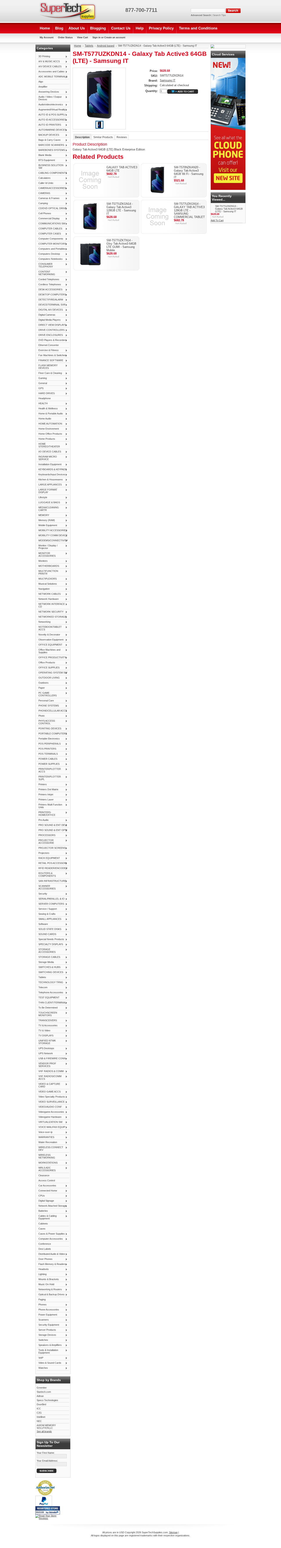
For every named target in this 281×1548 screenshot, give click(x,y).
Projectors (43, 853)
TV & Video (43, 1030)
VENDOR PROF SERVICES (46, 1064)
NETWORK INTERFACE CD (51, 605)
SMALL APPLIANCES (49, 919)
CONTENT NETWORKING (46, 273)
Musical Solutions (47, 584)
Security (42, 893)
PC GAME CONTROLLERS (47, 694)
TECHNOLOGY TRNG (50, 982)
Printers (42, 784)
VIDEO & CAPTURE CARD (48, 1085)
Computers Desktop (48, 254)
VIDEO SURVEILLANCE (51, 1101)
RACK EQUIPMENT (48, 858)
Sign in (96, 37)
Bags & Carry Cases (49, 140)
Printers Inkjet (45, 794)
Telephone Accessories (50, 992)
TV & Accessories (47, 1025)
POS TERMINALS (47, 754)
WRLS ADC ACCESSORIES (46, 1169)
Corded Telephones (48, 279)
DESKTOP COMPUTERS (51, 294)
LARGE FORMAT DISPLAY (47, 491)
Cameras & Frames (48, 198)
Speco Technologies (47, 1400)
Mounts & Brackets (48, 1279)
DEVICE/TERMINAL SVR (51, 304)
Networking (43, 622)
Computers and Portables (51, 249)
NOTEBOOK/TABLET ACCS (49, 628)
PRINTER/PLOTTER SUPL (49, 778)
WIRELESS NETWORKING (46, 1156)
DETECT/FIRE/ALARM (50, 299)
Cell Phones (44, 213)
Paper (41, 688)
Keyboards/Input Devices (51, 474)
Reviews (122, 137)
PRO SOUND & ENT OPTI (52, 830)
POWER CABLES (47, 759)
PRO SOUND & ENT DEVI (52, 825)
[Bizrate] (54, 1512)
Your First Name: (46, 1452)
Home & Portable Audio (50, 413)
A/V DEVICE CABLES (49, 66)
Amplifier (42, 86)
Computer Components (50, 238)
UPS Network (45, 1053)
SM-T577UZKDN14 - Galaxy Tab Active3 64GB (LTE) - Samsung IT (229, 209)
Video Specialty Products (51, 1096)
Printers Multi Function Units (49, 806)
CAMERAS (43, 193)
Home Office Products (49, 433)
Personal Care (45, 700)
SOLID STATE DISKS (49, 929)
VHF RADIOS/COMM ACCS (49, 1077)
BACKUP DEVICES (48, 135)
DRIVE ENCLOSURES (50, 335)
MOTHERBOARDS (48, 566)
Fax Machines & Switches (51, 355)
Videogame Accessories (50, 1112)
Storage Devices (46, 1335)
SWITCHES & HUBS (48, 967)
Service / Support (47, 909)
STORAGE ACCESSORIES (46, 950)
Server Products (46, 1330)
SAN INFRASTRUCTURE (51, 881)
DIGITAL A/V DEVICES (50, 309)
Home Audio (44, 418)
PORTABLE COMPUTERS (52, 733)
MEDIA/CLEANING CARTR (48, 508)
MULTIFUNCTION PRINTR (47, 572)
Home (77, 45)
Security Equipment (48, 1325)
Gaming (42, 378)
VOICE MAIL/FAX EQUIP (51, 1127)
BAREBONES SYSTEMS (51, 150)
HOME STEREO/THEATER (48, 445)
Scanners (43, 1319)
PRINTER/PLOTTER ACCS (49, 770)
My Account (47, 37)
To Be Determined (47, 1007)
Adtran (40, 1396)
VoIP (40, 1358)
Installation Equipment (49, 464)
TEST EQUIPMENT (48, 997)
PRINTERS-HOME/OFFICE (46, 813)
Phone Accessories (48, 1309)
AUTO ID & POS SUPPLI (51, 114)
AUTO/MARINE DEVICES (51, 130)
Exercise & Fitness (48, 350)
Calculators (43, 178)
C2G (39, 1412)
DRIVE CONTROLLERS (51, 330)
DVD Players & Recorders (52, 340)
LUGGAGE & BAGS (48, 502)
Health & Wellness (47, 408)
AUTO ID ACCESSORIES (51, 119)
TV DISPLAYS (45, 1035)
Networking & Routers (49, 1289)
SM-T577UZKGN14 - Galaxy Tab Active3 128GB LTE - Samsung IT (121, 208)
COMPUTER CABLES (49, 228)
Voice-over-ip (44, 1132)
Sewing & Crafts (46, 914)
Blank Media (44, 155)
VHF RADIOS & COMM (50, 1071)
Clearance (43, 1175)
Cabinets (43, 1223)
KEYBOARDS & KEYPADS (52, 469)
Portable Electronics (48, 738)
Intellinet (41, 1417)
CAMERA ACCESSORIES (51, 188)
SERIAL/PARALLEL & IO (51, 898)
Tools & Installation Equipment (47, 1351)
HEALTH (42, 403)
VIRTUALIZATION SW (49, 1122)
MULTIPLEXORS (47, 578)
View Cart (82, 37)
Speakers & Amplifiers (49, 1345)
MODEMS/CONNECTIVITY (52, 540)
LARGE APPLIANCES (49, 484)
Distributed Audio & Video (51, 1254)
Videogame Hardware (49, 1117)
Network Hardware (48, 599)
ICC (39, 1408)
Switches (42, 1340)
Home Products (46, 439)
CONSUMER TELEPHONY (45, 265)
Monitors (42, 561)
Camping (42, 203)
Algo (40, 81)
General (42, 383)
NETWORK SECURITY (50, 611)
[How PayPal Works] (43, 1505)
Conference (44, 1243)
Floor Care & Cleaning (49, 373)
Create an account (114, 37)
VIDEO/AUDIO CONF (49, 1107)
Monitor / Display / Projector (47, 546)
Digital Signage (45, 1200)
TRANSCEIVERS (47, 1020)
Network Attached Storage (51, 1206)
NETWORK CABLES (49, 594)
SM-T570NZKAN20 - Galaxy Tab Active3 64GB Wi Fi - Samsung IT (188, 172)
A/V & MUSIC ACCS (48, 61)
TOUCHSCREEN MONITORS (47, 1014)
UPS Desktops (45, 1048)
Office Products (46, 662)
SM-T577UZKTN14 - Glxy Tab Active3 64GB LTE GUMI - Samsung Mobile (121, 245)
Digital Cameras (46, 315)
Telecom (42, 987)
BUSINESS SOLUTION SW (50, 166)
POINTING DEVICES (49, 728)
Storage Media (45, 962)
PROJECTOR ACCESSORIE (45, 841)
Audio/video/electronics (50, 104)
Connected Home (47, 1190)
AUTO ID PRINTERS (49, 124)
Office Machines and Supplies (48, 651)
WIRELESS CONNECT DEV (50, 1148)
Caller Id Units (45, 183)
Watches (42, 1368)
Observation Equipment (50, 639)
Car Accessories (46, 1185)
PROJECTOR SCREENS (51, 848)
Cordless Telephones (49, 284)
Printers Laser (45, 799)
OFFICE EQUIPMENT (49, 644)
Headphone (44, 398)
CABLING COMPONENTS (52, 173)
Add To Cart (217, 220)
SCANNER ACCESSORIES (46, 887)
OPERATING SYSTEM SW (52, 672)
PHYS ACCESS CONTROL (46, 722)
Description (82, 137)
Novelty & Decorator (48, 634)
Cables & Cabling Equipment (47, 1217)
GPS (40, 388)
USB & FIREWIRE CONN (51, 1058)
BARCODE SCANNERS (50, 145)
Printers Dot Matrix (47, 789)
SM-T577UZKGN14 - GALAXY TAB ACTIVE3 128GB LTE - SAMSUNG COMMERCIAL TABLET (189, 210)
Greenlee (42, 1387)
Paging (42, 1299)
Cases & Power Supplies (51, 1233)
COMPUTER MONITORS (51, 243)
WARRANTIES (45, 1137)
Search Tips (219, 15)
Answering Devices (48, 91)
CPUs (41, 1195)
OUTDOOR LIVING (48, 677)
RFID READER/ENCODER (52, 868)
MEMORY (43, 515)
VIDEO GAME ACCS (49, 1091)
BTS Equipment (46, 160)
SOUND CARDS (46, 934)
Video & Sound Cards (49, 1363)
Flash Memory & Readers (51, 1264)
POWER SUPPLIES (48, 764)
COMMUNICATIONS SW (51, 223)
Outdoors (43, 682)
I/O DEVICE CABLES (49, 451)
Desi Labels (44, 1249)
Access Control (46, 1180)
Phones (42, 1304)
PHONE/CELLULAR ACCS (52, 710)
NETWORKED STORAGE (52, 616)
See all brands (44, 1431)
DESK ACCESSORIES (49, 289)
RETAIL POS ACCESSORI (52, 863)
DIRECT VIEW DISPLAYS (51, 325)
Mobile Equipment (47, 525)
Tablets (41, 977)
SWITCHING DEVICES (50, 972)
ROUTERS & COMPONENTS (46, 874)
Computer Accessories (50, 1239)
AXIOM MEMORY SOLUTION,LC (46, 1426)
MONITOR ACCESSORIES (46, 554)
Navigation (43, 589)
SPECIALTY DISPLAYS (50, 944)
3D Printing (43, 56)
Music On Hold (45, 1284)
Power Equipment (47, 1314)
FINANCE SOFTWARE (50, 360)
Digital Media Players (49, 320)
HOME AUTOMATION (49, 423)
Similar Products (103, 137)
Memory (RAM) (46, 520)
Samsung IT (167, 80)
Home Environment (48, 428)
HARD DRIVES (46, 393)
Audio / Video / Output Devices (49, 98)
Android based (105, 45)
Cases (41, 1228)
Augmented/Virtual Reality (51, 109)
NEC (39, 1421)
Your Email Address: (47, 1460)
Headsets (43, 1269)
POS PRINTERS (46, 748)
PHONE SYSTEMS (48, 705)
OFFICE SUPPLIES (48, 667)
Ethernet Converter (48, 345)
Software (42, 924)
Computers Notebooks (50, 259)
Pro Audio (43, 820)
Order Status (65, 37)
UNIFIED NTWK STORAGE (46, 1042)
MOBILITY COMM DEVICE (52, 535)
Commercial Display (48, 218)
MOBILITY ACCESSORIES (52, 530)
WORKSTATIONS (47, 1162)
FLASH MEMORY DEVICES (47, 366)
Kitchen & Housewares (50, 479)
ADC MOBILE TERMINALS (52, 76)
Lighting (42, 1274)
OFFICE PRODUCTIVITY (51, 657)
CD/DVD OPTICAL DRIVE (52, 208)
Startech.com (44, 1392)
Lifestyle (42, 497)
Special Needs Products (50, 939)
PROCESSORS (46, 835)
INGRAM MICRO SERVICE (47, 458)
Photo (41, 715)
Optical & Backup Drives (51, 1294)
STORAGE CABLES (48, 957)
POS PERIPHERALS (49, 743)
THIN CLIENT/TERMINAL (51, 1002)
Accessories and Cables (51, 71)
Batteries (42, 1211)
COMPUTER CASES (49, 233)
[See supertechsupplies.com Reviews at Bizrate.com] (47, 1510)
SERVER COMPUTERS (50, 904)
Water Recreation (47, 1142)
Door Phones (44, 1259)
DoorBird (41, 1404)
